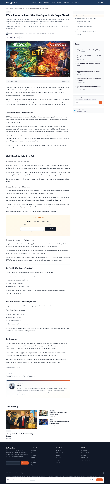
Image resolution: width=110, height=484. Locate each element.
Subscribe (100, 2)
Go (100, 102)
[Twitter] (100, 473)
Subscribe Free (50, 229)
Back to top (78, 38)
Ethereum (46, 2)
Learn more (32, 480)
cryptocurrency (17, 376)
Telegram (58, 460)
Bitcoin (40, 2)
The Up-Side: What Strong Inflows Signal (84, 29)
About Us (58, 450)
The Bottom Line (78, 34)
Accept (99, 480)
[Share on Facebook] (11, 37)
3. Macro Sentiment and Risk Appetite (84, 26)
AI (72, 2)
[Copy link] (21, 37)
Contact (58, 455)
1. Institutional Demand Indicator (83, 21)
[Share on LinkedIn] (14, 37)
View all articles (20, 395)
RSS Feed (58, 457)
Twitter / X (59, 462)
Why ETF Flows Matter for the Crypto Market (85, 18)
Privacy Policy (84, 450)
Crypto (9, 376)
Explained (33, 465)
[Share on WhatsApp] (18, 37)
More (76, 2)
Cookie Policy (84, 457)
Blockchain (66, 2)
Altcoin (53, 2)
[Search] (94, 2)
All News (34, 2)
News (11, 8)
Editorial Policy (60, 453)
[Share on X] (7, 37)
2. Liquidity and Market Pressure (82, 23)
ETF (12, 99)
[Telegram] (103, 473)
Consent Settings (85, 460)
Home (7, 8)
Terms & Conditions (86, 453)
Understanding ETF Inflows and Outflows (84, 16)
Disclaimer (84, 455)
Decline (92, 480)
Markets (59, 2)
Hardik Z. (11, 33)
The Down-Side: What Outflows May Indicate (85, 31)
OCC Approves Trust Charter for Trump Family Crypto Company (89, 50)
